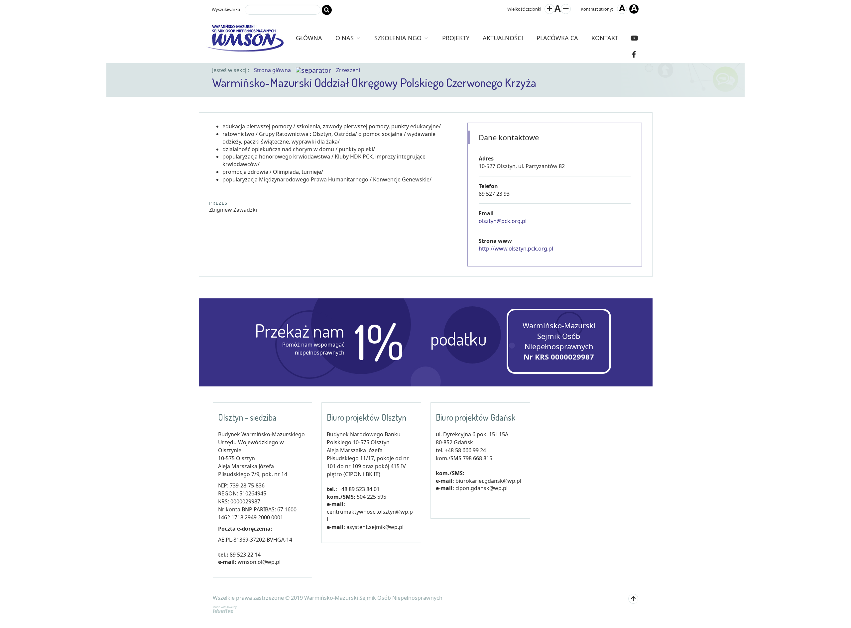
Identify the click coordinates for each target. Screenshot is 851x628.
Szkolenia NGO (398, 38)
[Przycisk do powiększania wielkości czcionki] (549, 9)
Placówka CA (557, 38)
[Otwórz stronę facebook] (634, 54)
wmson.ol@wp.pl (259, 562)
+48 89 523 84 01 (359, 489)
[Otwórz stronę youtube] (634, 38)
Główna (309, 38)
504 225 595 (371, 496)
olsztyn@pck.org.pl (503, 221)
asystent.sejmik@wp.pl (375, 527)
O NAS (345, 38)
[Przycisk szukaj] (327, 10)
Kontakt (604, 38)
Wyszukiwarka (226, 9)
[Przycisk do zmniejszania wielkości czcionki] (566, 9)
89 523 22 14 (245, 554)
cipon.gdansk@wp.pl (481, 488)
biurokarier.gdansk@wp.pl (488, 480)
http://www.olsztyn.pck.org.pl (516, 248)
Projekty (455, 38)
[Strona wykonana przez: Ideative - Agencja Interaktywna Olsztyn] (225, 608)
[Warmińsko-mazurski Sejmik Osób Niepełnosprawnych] (245, 27)
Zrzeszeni (348, 70)
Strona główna (272, 70)
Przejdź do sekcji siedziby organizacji (135, 9)
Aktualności (503, 38)
